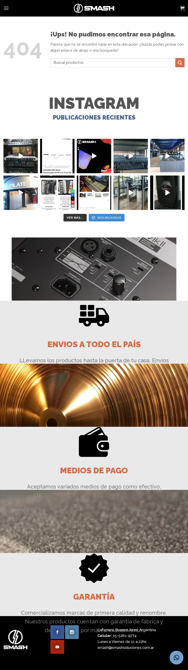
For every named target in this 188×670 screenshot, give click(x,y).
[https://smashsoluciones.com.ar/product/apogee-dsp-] (57, 156)
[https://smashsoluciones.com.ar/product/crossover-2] (20, 156)
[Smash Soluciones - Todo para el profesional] (94, 8)
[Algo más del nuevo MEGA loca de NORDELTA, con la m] (167, 156)
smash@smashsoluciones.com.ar (125, 647)
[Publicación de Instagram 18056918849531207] (94, 156)
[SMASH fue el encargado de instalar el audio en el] (20, 193)
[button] (176, 657)
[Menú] (6, 8)
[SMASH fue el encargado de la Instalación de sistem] (130, 193)
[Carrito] (182, 8)
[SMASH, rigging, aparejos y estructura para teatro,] (130, 156)
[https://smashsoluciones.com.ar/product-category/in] (57, 193)
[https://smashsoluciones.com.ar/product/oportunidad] (167, 193)
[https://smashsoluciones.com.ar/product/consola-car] (94, 193)
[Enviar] (180, 62)
